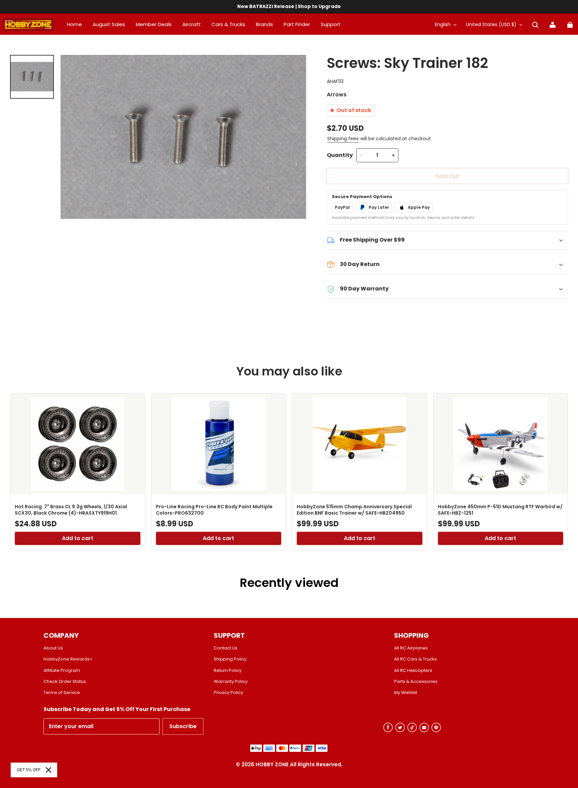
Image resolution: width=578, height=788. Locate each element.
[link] (331, 24)
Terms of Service (61, 693)
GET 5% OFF (28, 770)
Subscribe (183, 726)
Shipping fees (343, 138)
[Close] (48, 770)
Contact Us (225, 648)
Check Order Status (64, 682)
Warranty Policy (231, 682)
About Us (53, 648)
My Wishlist (405, 693)
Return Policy (228, 671)
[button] (535, 24)
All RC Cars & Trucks (415, 659)
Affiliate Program (61, 671)
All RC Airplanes (411, 648)
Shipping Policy (230, 659)
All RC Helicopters (413, 671)
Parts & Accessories (416, 682)
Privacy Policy (228, 693)
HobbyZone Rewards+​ (68, 659)
